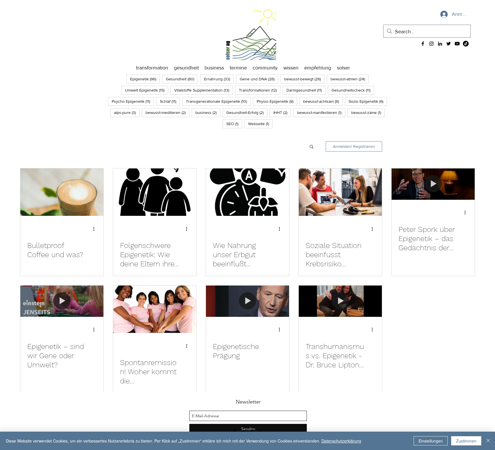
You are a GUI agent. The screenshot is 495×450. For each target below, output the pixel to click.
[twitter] (448, 43)
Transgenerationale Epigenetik (218, 101)
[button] (311, 147)
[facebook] (423, 43)
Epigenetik (145, 78)
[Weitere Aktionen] (95, 228)
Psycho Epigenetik (133, 101)
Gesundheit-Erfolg (246, 112)
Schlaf (170, 101)
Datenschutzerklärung (341, 441)
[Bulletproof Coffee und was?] (61, 192)
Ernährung (219, 78)
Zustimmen (466, 441)
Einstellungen (431, 441)
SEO (234, 123)
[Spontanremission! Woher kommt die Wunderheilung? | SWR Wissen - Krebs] (154, 309)
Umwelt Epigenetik (146, 90)
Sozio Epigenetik (368, 101)
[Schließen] (488, 440)
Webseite (260, 123)
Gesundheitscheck (352, 90)
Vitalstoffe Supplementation (203, 90)
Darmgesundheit (305, 90)
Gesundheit (182, 78)
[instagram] (431, 43)
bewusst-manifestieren (321, 112)
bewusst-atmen (350, 78)
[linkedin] (440, 43)
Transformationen (259, 90)
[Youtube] (457, 43)
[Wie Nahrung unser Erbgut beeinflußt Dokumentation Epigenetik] (247, 192)
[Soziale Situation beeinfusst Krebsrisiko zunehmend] (340, 192)
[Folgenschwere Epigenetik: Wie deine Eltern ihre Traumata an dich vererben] (154, 192)
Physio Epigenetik (277, 101)
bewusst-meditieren (167, 112)
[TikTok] (466, 43)
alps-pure (127, 112)
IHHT (282, 112)
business (207, 112)
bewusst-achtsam (323, 101)
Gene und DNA (259, 78)
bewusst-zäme (368, 112)
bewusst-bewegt (304, 78)
